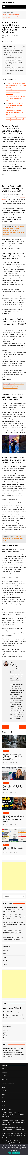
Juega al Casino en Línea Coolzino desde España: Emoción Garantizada (14, 56)
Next (21, 727)
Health (21, 1015)
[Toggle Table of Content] (23, 46)
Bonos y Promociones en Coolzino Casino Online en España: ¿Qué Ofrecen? (14, 72)
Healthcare (7, 1018)
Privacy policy (16, 1152)
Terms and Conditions (8, 1083)
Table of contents (10, 48)
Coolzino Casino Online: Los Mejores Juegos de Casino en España (15, 67)
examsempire (16, 1012)
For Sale (4, 1076)
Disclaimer (5, 1079)
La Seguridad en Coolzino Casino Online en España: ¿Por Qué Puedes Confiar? (14, 64)
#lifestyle (18, 1008)
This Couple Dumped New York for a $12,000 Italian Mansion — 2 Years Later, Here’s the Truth (13, 909)
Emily (4, 35)
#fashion (5, 1008)
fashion (6, 1015)
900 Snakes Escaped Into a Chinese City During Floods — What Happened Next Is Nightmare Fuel (13, 917)
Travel (5, 961)
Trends (5, 964)
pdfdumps (22, 1018)
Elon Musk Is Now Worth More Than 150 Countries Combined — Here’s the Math (14, 924)
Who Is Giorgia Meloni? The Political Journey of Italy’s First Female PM (13, 788)
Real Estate (5, 1068)
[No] (26, 1149)
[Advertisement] (14, 876)
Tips (4, 957)
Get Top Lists (8, 2)
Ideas (4, 953)
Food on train (14, 1015)
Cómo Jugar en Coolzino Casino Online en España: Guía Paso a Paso (14, 59)
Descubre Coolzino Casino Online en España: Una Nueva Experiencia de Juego (13, 52)
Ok (10, 1152)
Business (5, 38)
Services (4, 1072)
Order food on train (15, 1018)
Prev (6, 727)
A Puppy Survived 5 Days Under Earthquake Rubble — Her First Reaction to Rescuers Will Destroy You (14, 932)
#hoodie (11, 1008)
